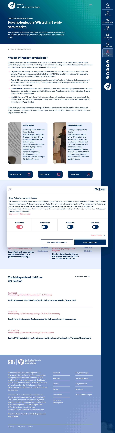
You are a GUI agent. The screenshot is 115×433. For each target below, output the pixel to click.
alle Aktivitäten (81, 277)
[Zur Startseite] (50, 363)
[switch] (45, 227)
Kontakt (30, 426)
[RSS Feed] (107, 77)
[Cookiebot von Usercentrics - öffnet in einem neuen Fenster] (96, 190)
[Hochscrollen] (96, 429)
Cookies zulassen (90, 242)
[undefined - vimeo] (107, 73)
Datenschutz (25, 214)
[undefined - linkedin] (107, 61)
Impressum (13, 214)
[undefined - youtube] (107, 69)
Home (12, 49)
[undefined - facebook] (107, 65)
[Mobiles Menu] (91, 5)
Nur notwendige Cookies (57, 242)
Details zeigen (96, 235)
